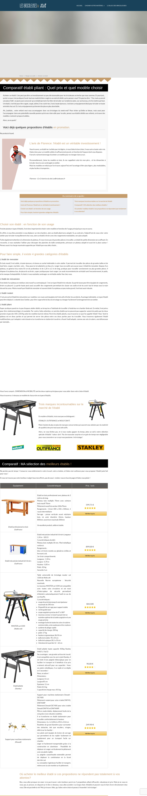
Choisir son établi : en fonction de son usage (35, 209)
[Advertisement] (74, 59)
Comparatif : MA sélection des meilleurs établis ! (91, 205)
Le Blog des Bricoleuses (116, 5)
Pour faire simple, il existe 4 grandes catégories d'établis (39, 212)
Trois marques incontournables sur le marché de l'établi (93, 201)
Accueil (79, 5)
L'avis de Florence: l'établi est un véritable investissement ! (40, 205)
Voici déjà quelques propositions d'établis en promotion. (40, 201)
